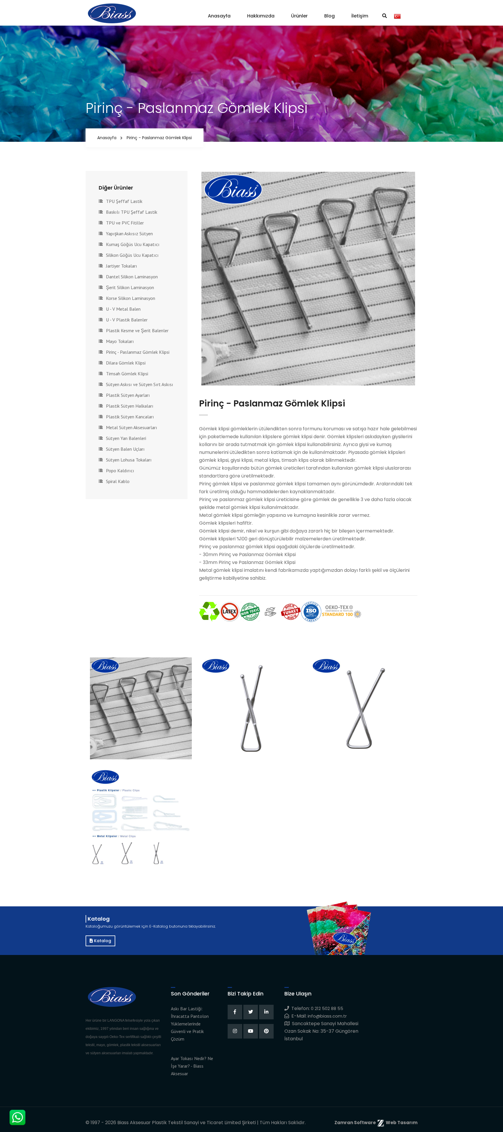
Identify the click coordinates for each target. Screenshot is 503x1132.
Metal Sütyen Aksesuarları (131, 427)
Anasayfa (219, 16)
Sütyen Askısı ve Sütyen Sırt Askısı (139, 384)
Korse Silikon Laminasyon (130, 298)
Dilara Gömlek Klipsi (126, 363)
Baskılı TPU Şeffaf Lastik (131, 212)
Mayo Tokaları (120, 341)
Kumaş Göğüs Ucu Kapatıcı (133, 244)
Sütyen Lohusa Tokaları (129, 460)
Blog (329, 16)
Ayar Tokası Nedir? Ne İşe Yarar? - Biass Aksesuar (192, 1065)
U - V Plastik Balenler (127, 320)
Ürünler (299, 16)
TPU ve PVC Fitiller (125, 223)
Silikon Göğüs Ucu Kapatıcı (132, 255)
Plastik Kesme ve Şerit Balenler (137, 330)
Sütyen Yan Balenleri (126, 438)
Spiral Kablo (118, 481)
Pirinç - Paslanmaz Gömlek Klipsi (137, 352)
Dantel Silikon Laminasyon (132, 277)
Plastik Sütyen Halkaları (129, 406)
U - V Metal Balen (123, 309)
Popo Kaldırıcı (120, 470)
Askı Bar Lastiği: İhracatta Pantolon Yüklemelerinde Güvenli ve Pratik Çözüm (190, 1024)
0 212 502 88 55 (327, 1008)
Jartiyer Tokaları (121, 266)
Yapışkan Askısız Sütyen (129, 233)
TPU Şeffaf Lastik (124, 201)
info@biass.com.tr (327, 1016)
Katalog (102, 941)
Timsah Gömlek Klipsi (127, 373)
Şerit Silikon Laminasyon (130, 287)
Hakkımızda (260, 16)
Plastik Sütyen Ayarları (128, 395)
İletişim (359, 16)
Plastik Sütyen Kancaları (130, 417)
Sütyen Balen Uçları (125, 449)
